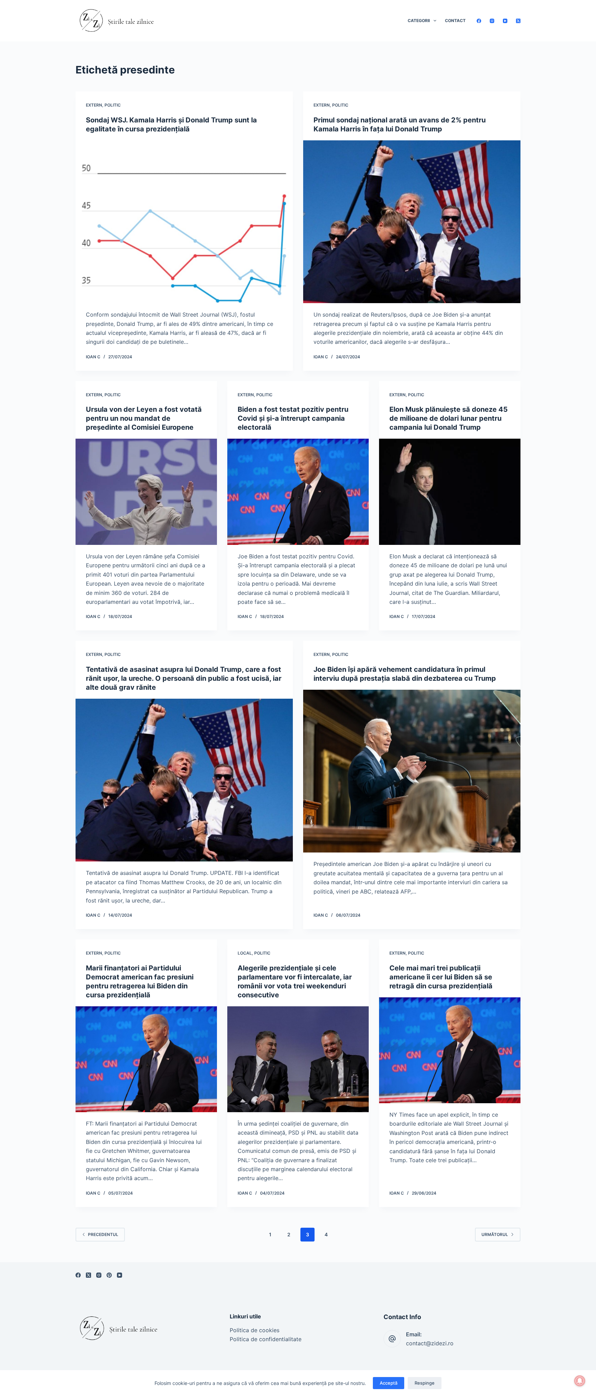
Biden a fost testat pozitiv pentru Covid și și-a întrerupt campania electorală (293, 418)
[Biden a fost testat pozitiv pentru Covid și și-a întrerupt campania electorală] (298, 492)
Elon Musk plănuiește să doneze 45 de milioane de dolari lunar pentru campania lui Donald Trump (448, 418)
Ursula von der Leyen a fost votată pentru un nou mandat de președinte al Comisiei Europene (144, 418)
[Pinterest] (109, 1275)
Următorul (494, 1234)
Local (245, 953)
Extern (94, 105)
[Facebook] (479, 21)
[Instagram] (492, 21)
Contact (455, 20)
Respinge (425, 1383)
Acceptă (388, 1383)
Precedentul (103, 1234)
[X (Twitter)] (518, 21)
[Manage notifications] (579, 1380)
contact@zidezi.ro (430, 1343)
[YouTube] (505, 21)
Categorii (419, 20)
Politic (113, 105)
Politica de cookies (254, 1330)
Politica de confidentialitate (265, 1339)
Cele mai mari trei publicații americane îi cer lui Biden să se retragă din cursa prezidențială (441, 977)
